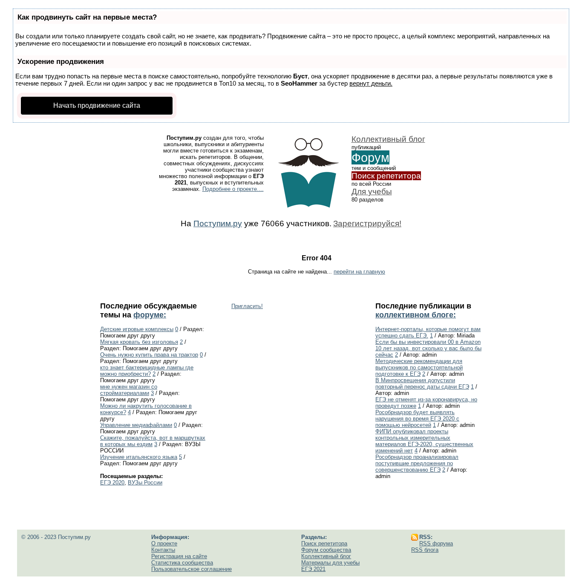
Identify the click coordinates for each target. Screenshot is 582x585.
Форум (370, 157)
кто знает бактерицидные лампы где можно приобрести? (146, 370)
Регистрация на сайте (179, 556)
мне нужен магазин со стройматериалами (128, 389)
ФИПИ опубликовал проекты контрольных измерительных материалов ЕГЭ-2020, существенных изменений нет (424, 441)
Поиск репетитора (386, 175)
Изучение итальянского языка (138, 457)
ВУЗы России (145, 482)
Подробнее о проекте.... (233, 189)
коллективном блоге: (415, 315)
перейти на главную (359, 271)
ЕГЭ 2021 (313, 569)
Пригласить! (247, 306)
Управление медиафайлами (136, 425)
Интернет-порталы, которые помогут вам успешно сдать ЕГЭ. (428, 332)
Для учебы (372, 191)
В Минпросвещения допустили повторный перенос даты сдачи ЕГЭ (422, 383)
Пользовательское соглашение (191, 569)
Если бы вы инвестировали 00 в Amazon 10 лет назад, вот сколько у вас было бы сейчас (428, 348)
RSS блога (424, 550)
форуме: (149, 315)
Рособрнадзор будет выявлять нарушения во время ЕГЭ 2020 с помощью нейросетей (417, 418)
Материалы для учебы (330, 562)
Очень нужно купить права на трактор (149, 355)
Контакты (163, 550)
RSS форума (436, 543)
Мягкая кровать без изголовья (139, 342)
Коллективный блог (388, 139)
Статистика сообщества (182, 562)
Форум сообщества (326, 550)
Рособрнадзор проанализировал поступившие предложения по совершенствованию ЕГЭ (416, 463)
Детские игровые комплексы (136, 329)
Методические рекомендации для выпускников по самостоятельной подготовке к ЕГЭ (419, 367)
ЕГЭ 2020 (112, 482)
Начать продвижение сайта (96, 105)
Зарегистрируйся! (367, 223)
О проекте (164, 543)
